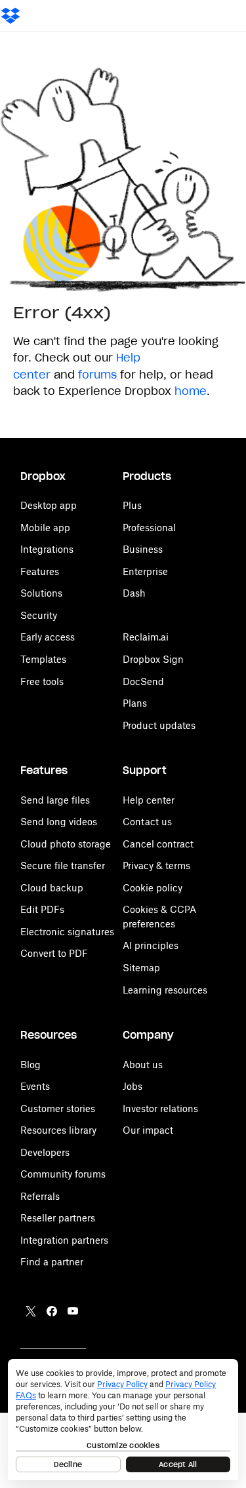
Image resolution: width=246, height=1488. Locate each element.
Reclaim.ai (146, 636)
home (190, 391)
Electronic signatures (67, 931)
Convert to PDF (54, 953)
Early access (47, 636)
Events (35, 1086)
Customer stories (57, 1108)
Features (39, 571)
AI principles (150, 945)
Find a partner (51, 1261)
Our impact (148, 1130)
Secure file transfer (62, 865)
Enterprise (145, 571)
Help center (148, 800)
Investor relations (160, 1108)
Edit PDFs (42, 909)
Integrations (46, 549)
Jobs (132, 1086)
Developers (45, 1152)
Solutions (41, 593)
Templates (43, 659)
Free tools (42, 681)
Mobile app (45, 527)
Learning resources (165, 989)
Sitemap (141, 967)
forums (97, 374)
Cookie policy (152, 887)
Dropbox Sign (153, 659)
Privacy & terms (156, 865)
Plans (135, 703)
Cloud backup (51, 887)
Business (143, 549)
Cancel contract (158, 843)
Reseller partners (57, 1217)
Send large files (55, 800)
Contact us (147, 821)
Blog (30, 1064)
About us (143, 1064)
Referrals (40, 1196)
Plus (132, 505)
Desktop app (48, 505)
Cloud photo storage (65, 843)
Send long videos (58, 821)
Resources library (58, 1130)
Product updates (159, 725)
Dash (134, 593)
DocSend (143, 681)
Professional (149, 527)
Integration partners (64, 1240)
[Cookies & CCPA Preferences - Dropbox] (123, 1419)
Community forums (63, 1174)
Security (38, 615)
